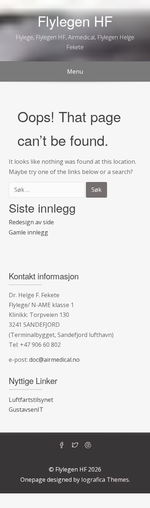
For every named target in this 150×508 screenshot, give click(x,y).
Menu (75, 71)
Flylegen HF (75, 21)
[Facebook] (62, 445)
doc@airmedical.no (54, 360)
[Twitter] (75, 445)
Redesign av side (31, 222)
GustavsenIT (26, 410)
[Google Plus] (88, 445)
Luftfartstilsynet (31, 400)
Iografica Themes (105, 480)
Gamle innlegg (28, 232)
